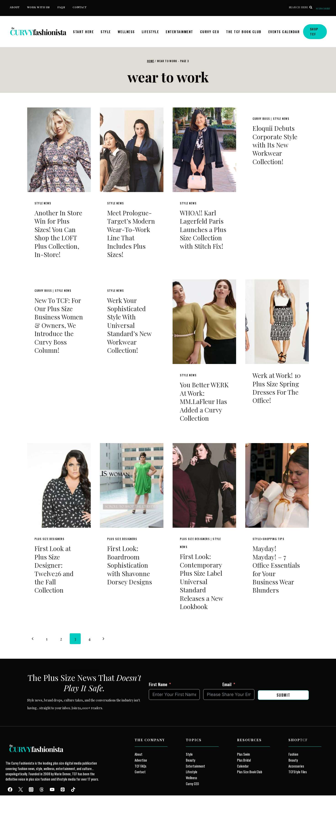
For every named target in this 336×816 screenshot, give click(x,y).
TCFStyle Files (297, 771)
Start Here (83, 31)
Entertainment (179, 31)
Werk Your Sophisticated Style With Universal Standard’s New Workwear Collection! (129, 325)
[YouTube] (52, 789)
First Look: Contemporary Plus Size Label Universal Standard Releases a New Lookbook (201, 581)
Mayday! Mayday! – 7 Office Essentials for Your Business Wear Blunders (276, 569)
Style (106, 31)
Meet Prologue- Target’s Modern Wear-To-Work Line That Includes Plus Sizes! (131, 234)
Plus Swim (243, 754)
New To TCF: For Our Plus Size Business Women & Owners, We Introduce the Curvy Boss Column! (59, 325)
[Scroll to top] (12, 802)
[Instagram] (31, 789)
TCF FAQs (140, 766)
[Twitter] (20, 789)
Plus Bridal (244, 760)
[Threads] (41, 789)
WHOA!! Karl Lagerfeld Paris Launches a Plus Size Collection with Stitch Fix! (203, 229)
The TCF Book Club (243, 31)
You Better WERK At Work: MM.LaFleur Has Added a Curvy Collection (204, 401)
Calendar (243, 766)
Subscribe (323, 8)
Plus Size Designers (49, 539)
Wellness (126, 31)
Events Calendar (284, 31)
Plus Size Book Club (249, 771)
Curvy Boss (261, 118)
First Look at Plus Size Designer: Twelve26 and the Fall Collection (54, 569)
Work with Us (38, 7)
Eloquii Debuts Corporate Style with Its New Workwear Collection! (275, 145)
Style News (43, 203)
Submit (283, 695)
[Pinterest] (62, 789)
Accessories (296, 766)
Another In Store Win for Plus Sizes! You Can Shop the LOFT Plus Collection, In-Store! (58, 234)
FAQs (61, 7)
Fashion (293, 754)
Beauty (190, 760)
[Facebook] (10, 789)
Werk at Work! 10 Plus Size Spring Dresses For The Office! (277, 387)
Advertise (141, 760)
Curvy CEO (209, 31)
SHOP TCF (314, 31)
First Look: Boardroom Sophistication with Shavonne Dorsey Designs (129, 565)
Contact (80, 7)
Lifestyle (150, 31)
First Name (158, 684)
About (15, 7)
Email (227, 684)
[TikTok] (73, 789)
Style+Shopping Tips (268, 539)
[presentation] (59, 149)
